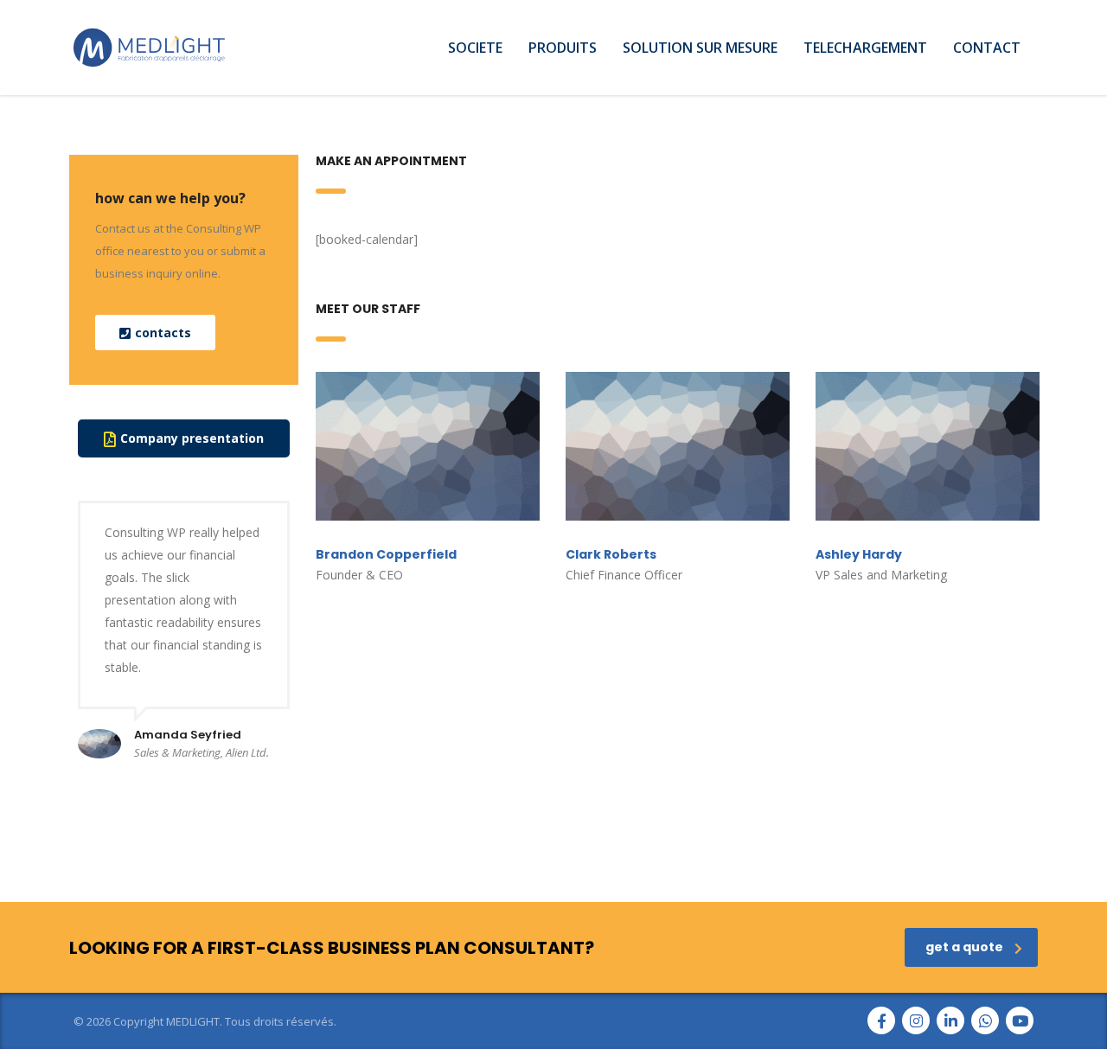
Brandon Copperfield (386, 554)
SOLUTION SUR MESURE (700, 47)
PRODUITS (562, 47)
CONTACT (987, 47)
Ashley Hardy (859, 554)
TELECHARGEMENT (865, 47)
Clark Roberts (611, 554)
